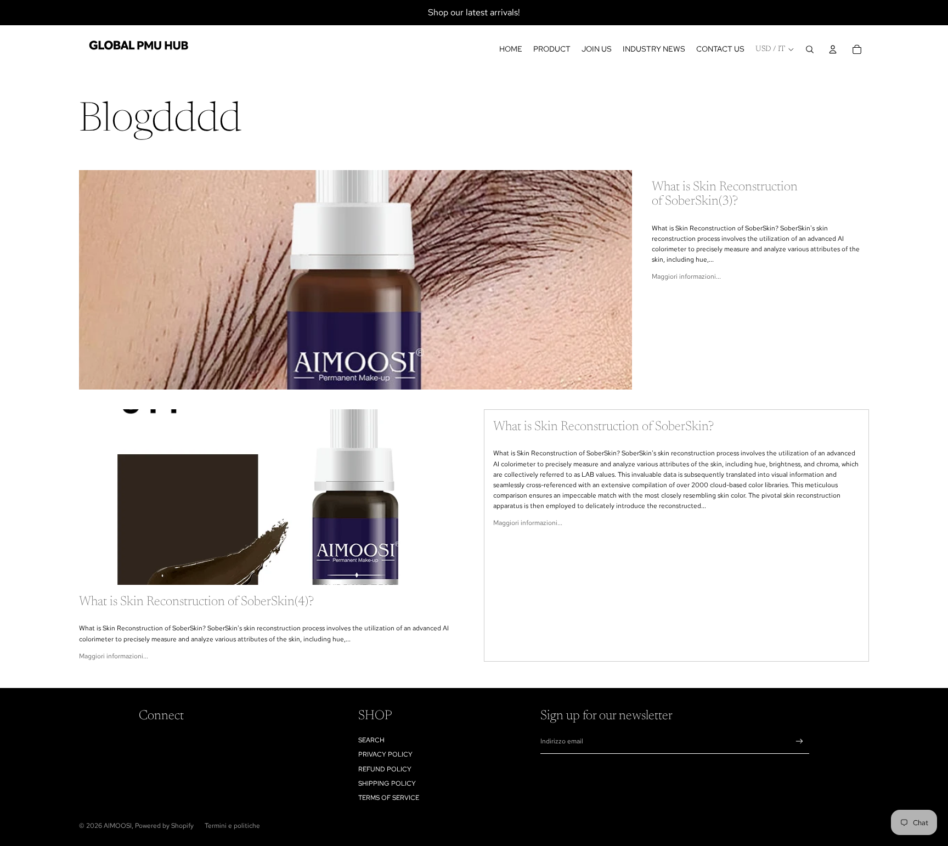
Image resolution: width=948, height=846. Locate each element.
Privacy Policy (385, 754)
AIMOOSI (118, 825)
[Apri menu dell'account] (833, 49)
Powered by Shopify (164, 825)
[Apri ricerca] (810, 49)
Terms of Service (388, 797)
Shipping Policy (387, 783)
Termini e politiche (232, 825)
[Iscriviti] (799, 741)
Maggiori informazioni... (686, 276)
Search (371, 740)
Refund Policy (384, 769)
